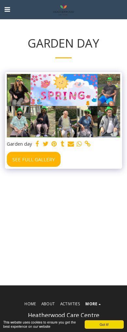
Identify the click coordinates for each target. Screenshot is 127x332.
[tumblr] (62, 144)
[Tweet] (46, 144)
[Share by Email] (71, 144)
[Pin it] (54, 144)
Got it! (104, 324)
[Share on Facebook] (37, 144)
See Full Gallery (33, 159)
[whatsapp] (79, 144)
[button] (7, 9)
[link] (88, 144)
